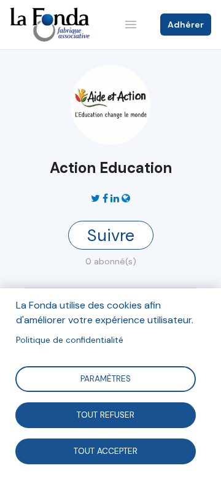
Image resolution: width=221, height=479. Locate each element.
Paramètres (105, 378)
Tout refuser (105, 414)
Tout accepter (106, 450)
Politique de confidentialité (69, 340)
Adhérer (186, 24)
